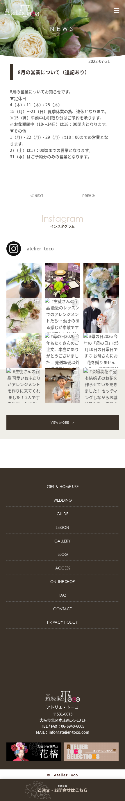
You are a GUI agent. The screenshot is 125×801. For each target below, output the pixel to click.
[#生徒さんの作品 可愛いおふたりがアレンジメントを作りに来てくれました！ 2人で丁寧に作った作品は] (24, 385)
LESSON (62, 527)
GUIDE (62, 513)
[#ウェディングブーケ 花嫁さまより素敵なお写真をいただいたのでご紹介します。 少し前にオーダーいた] (101, 315)
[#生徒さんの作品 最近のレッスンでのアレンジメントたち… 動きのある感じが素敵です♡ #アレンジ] (62, 315)
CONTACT (62, 609)
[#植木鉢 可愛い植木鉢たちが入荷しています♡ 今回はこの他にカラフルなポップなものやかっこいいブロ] (24, 350)
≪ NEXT (36, 195)
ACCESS (62, 568)
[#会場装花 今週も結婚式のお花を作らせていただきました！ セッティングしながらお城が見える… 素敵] (101, 385)
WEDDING (62, 500)
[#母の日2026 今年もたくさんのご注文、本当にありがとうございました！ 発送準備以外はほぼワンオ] (62, 350)
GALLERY (62, 541)
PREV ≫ (88, 195)
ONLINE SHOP (62, 581)
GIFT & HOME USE (62, 486)
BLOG (63, 554)
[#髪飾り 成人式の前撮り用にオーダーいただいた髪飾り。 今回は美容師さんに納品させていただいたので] (24, 315)
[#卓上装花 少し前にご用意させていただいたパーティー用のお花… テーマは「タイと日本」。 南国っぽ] (62, 280)
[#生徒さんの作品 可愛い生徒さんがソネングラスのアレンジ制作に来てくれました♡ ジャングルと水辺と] (62, 385)
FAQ (62, 595)
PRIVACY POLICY (62, 622)
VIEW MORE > (62, 422)
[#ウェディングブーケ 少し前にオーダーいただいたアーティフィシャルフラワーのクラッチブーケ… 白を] (101, 280)
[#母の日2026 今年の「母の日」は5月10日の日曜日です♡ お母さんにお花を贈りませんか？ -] (101, 350)
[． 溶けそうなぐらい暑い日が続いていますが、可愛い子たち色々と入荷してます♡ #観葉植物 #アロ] (24, 280)
